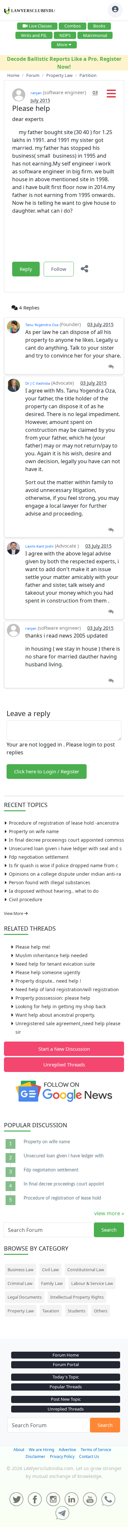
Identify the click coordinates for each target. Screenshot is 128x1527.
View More (14, 913)
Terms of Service (96, 1449)
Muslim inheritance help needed (51, 955)
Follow (58, 269)
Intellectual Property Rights (77, 1297)
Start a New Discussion (64, 1048)
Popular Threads (66, 1387)
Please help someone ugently (47, 972)
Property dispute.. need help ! (48, 981)
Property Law (21, 1311)
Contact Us (89, 1456)
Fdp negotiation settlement (39, 857)
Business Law (20, 1269)
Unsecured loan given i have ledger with (64, 1156)
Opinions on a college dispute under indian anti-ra (65, 874)
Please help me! (32, 947)
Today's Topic (66, 1377)
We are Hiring (41, 1449)
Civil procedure (25, 899)
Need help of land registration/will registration (67, 989)
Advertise (67, 1449)
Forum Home (66, 1355)
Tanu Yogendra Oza (41, 324)
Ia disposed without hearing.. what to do (53, 891)
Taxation (50, 1311)
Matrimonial (95, 35)
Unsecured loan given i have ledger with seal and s (65, 848)
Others (100, 1311)
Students (76, 1311)
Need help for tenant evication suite (55, 964)
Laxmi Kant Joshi (39, 546)
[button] (111, 95)
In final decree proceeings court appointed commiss (66, 840)
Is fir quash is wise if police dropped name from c (63, 865)
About (18, 1449)
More (62, 44)
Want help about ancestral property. (55, 1015)
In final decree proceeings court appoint (64, 1184)
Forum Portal (66, 1364)
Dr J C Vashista (37, 383)
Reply (26, 269)
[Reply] (110, 367)
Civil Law (50, 1269)
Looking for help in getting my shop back (60, 1006)
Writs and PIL (34, 35)
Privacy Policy (62, 1456)
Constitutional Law (85, 1269)
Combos (72, 26)
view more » (109, 1213)
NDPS (65, 35)
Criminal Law (20, 1283)
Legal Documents (25, 1297)
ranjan (36, 92)
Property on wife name (34, 831)
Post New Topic (66, 1399)
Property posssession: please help (52, 998)
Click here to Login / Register (46, 771)
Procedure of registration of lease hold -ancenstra (64, 823)
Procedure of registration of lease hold (62, 1198)
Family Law (52, 1283)
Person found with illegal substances (49, 882)
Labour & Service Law (92, 1283)
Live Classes (40, 26)
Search (109, 1229)
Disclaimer (35, 1456)
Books (99, 26)
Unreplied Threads (64, 1064)
